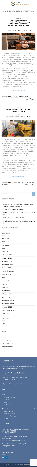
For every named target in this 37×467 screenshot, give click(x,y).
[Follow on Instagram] (3, 457)
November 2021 (7, 264)
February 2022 (7, 255)
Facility (5, 402)
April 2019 (5, 313)
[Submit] (33, 194)
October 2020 (7, 307)
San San (28, 30)
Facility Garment (8, 411)
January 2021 (6, 297)
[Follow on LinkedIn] (6, 457)
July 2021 (5, 278)
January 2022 (7, 258)
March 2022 (6, 251)
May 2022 (5, 245)
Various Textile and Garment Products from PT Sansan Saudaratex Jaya (17, 205)
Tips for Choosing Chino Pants (13, 218)
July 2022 (5, 238)
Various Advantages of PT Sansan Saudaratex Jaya (18, 213)
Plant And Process (9, 397)
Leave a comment (30, 99)
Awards (5, 418)
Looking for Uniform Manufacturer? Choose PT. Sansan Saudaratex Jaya (18, 23)
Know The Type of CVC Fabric (13, 209)
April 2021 (5, 287)
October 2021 (7, 268)
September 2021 (8, 271)
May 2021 (5, 284)
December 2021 (7, 261)
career (4, 327)
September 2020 (8, 310)
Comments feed (7, 343)
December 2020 (8, 300)
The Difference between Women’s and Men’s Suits (18, 222)
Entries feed (6, 340)
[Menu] (3, 3)
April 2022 (5, 248)
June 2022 (5, 242)
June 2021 (5, 281)
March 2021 (6, 291)
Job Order (6, 404)
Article (18, 18)
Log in (4, 337)
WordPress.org (7, 347)
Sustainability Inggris (10, 416)
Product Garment (9, 413)
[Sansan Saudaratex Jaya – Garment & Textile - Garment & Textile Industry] (19, 3)
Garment (5, 408)
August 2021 (6, 274)
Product (6, 400)
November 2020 (8, 304)
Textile (4, 395)
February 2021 (7, 294)
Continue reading (18, 90)
